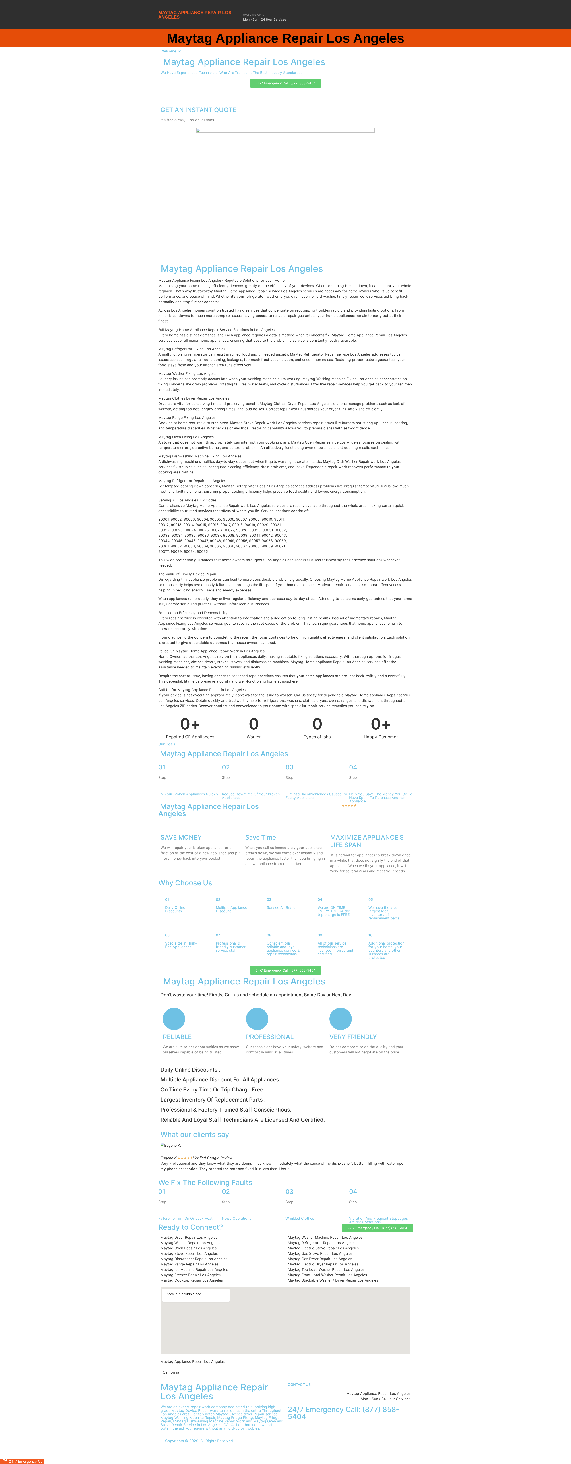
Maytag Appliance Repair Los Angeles (194, 14)
